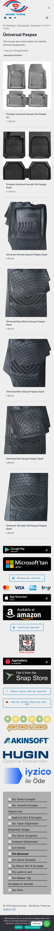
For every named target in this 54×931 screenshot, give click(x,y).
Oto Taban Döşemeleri (25, 823)
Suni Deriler (19, 847)
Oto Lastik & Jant (22, 872)
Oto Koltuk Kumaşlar (24, 859)
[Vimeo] (15, 18)
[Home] (4, 25)
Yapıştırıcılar (15, 811)
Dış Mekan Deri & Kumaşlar (28, 865)
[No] (51, 923)
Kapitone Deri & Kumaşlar (27, 817)
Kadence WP (9, 909)
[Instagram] (5, 18)
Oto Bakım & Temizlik (20, 884)
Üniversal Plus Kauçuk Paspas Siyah (24, 458)
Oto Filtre (17, 890)
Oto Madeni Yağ (21, 878)
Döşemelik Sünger (19, 829)
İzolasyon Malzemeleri (25, 841)
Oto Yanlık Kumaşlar (23, 799)
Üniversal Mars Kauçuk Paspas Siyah (25, 391)
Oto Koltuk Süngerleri (24, 835)
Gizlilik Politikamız (32, 927)
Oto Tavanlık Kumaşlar (25, 805)
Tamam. (19, 927)
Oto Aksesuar (20, 853)
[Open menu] (48, 8)
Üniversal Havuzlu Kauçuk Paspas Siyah (26, 254)
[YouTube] (10, 18)
